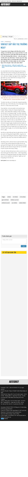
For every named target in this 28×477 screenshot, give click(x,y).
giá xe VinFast (5, 200)
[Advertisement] (14, 20)
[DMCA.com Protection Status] (4, 418)
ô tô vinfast (22, 197)
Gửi (23, 246)
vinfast (9, 197)
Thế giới (10, 36)
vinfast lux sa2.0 (6, 203)
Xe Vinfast (15, 197)
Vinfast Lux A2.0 (14, 200)
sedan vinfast (22, 203)
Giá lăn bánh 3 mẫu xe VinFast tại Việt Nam (14, 67)
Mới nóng (4, 36)
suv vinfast (14, 203)
